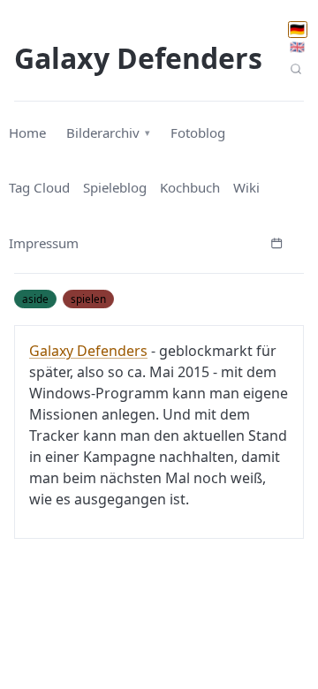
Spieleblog (115, 187)
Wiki (246, 187)
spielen (88, 299)
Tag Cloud (39, 187)
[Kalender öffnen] (276, 241)
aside (35, 299)
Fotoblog (197, 132)
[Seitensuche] (296, 68)
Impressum (44, 243)
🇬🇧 (297, 47)
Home (27, 132)
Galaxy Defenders (88, 350)
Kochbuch (190, 187)
